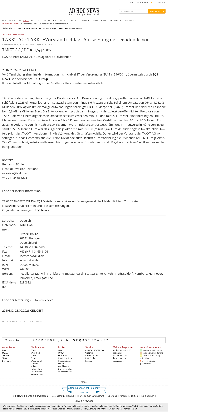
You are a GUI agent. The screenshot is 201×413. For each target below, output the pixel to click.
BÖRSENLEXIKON (142, 2)
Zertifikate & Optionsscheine (65, 367)
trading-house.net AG (122, 350)
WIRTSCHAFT (35, 20)
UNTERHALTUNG (66, 20)
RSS (153, 2)
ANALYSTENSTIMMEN (46, 24)
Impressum (42, 395)
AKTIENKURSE (15, 20)
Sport (33, 358)
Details (119, 408)
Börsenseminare (65, 371)
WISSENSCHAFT (82, 20)
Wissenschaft (36, 361)
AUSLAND (94, 20)
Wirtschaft (35, 352)
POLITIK (46, 20)
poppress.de (118, 361)
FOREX (61, 352)
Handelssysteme (65, 358)
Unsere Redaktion (129, 395)
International (36, 371)
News (20, 395)
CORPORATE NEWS (61, 24)
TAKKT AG (6, 34)
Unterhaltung (37, 369)
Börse (34, 28)
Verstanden (129, 408)
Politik (33, 355)
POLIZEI (103, 20)
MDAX (5, 352)
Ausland (34, 363)
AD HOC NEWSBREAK (94, 350)
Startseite (26, 28)
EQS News (42, 210)
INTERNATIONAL (116, 20)
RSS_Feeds (90, 358)
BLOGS (131, 2)
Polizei (33, 366)
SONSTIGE (129, 20)
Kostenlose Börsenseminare (120, 354)
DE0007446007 (18, 34)
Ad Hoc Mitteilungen (48, 28)
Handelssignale (64, 361)
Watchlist (89, 352)
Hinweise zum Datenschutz (90, 395)
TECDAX (5, 355)
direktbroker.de (119, 358)
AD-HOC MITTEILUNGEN (28, 24)
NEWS (5, 20)
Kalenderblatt (37, 374)
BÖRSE (26, 20)
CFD (60, 350)
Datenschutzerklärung (63, 395)
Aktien (61, 363)
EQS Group (40, 79)
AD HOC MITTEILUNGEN (10, 24)
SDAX (4, 358)
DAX (4, 350)
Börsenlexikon (12, 340)
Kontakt (88, 361)
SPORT (54, 20)
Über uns (112, 395)
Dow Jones (6, 361)
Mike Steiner (147, 395)
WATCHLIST (162, 2)
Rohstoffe (62, 355)
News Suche (155, 11)
